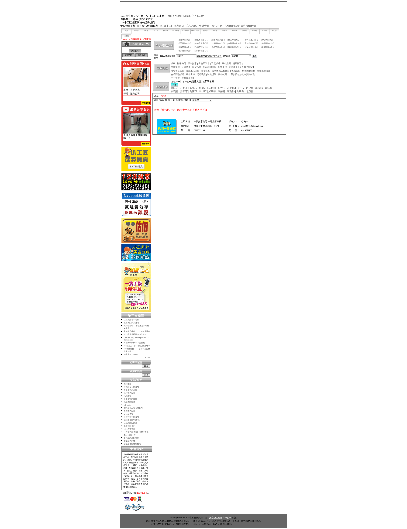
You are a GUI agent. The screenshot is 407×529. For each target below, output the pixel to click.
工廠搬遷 (215, 63)
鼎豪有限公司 (129, 426)
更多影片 (146, 143)
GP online (127, 405)
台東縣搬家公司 (185, 51)
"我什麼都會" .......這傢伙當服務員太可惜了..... (137, 350)
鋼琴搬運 (237, 63)
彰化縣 (249, 88)
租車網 (215, 30)
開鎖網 (254, 30)
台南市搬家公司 (201, 47)
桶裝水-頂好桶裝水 (132, 420)
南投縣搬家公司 (234, 43)
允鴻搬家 (127, 396)
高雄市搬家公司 (218, 47)
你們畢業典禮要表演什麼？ (135, 334)
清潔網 (205, 30)
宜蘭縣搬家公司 (251, 47)
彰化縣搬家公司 (218, 43)
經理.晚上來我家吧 (131, 323)
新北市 (193, 88)
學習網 (234, 30)
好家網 (264, 30)
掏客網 (274, 30)
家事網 (146, 30)
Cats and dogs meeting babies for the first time (136, 338)
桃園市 (203, 88)
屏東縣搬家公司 (234, 47)
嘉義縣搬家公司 (268, 43)
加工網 (155, 30)
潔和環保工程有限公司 (133, 408)
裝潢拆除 (211, 74)
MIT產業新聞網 (130, 423)
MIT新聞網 (185, 30)
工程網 (136, 30)
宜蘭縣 (221, 91)
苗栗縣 (231, 88)
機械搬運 (235, 71)
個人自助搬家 (246, 67)
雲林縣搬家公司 (251, 43)
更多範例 (146, 103)
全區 (163, 95)
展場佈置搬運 (177, 71)
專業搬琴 (175, 67)
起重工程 (222, 67)
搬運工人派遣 (192, 71)
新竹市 (221, 88)
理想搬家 (127, 384)
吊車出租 (190, 74)
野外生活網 (195, 30)
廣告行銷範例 (248, 25)
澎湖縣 (249, 91)
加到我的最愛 (232, 25)
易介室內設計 (129, 393)
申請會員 (204, 25)
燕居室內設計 (129, 411)
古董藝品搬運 (177, 74)
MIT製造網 (175, 30)
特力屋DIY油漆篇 (131, 354)
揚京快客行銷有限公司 (220, 517)
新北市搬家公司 (218, 40)
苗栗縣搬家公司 (185, 43)
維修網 (224, 30)
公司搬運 (186, 67)
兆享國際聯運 (129, 402)
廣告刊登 (217, 25)
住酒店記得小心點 (131, 320)
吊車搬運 (226, 63)
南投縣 (259, 88)
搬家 (173, 63)
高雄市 (203, 91)
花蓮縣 (231, 91)
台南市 (193, 91)
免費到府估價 (248, 71)
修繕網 (165, 30)
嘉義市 (184, 91)
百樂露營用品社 (130, 390)
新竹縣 (212, 88)
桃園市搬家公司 (234, 40)
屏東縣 (212, 91)
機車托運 (222, 74)
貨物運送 (233, 67)
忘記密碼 (191, 25)
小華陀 (126, 36)
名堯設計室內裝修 (131, 438)
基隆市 (174, 88)
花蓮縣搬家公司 (268, 47)
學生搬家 (192, 63)
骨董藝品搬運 (263, 71)
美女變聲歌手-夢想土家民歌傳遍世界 (136, 327)
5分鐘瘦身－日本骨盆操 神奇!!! (137, 346)
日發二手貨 (128, 414)
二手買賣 (175, 78)
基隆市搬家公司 (185, 40)
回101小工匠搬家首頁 (172, 25)
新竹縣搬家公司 (251, 40)
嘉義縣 (174, 91)
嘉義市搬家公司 (185, 47)
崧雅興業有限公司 (131, 417)
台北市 (184, 88)
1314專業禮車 (129, 429)
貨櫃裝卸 (205, 71)
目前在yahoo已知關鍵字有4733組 (186, 15)
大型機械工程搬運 (221, 71)
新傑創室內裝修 (130, 399)
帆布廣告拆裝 (248, 74)
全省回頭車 (204, 63)
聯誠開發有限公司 (131, 387)
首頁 (126, 30)
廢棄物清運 (187, 78)
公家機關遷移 (209, 67)
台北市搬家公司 (201, 40)
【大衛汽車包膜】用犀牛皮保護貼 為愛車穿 (136, 433)
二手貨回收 (234, 74)
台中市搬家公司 (201, 43)
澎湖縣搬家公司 (201, 51)
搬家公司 (181, 63)
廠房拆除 (196, 67)
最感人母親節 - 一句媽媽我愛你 (137, 331)
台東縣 (240, 91)
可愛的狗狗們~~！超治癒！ (135, 343)
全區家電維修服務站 (132, 444)
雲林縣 (268, 88)
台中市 (240, 88)
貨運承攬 (201, 74)
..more (147, 357)
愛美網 (244, 30)
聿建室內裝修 (129, 441)
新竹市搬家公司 (268, 40)
